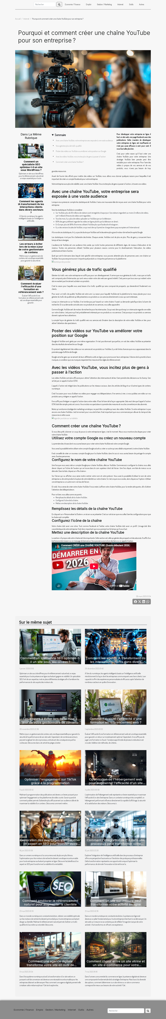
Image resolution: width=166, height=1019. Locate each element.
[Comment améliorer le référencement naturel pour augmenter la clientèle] (50, 889)
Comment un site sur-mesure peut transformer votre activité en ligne (115, 902)
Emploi (88, 4)
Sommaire (60, 135)
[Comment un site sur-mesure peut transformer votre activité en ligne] (115, 889)
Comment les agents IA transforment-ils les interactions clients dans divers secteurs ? (31, 207)
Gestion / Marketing (104, 4)
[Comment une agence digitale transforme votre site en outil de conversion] (50, 949)
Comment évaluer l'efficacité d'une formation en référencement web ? (31, 288)
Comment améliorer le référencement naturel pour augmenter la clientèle (50, 902)
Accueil (18, 19)
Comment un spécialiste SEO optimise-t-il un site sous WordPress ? (31, 165)
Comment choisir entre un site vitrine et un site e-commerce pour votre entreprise (116, 964)
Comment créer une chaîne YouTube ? (69, 162)
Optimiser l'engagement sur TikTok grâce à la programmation (50, 781)
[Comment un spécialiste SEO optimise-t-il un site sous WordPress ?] (31, 151)
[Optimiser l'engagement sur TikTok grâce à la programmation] (50, 767)
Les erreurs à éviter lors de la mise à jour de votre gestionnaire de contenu (31, 248)
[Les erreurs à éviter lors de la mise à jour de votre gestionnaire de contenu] (31, 233)
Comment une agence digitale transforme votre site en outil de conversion (50, 964)
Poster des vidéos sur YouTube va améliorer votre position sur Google (81, 151)
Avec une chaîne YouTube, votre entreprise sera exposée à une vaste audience (84, 140)
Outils (131, 4)
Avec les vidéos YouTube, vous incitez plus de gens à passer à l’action (81, 156)
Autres (141, 4)
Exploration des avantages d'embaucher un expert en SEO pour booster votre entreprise (50, 843)
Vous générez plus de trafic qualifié (68, 146)
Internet (120, 4)
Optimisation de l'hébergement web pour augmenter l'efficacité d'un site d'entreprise (116, 783)
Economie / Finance (72, 4)
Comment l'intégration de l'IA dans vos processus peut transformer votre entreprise (115, 843)
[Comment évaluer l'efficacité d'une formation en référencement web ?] (31, 273)
